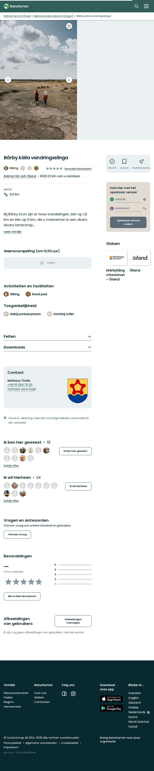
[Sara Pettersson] (30, 450)
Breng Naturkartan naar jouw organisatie (120, 739)
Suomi (132, 717)
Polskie (133, 707)
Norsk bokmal (138, 722)
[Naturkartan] (16, 6)
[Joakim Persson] (30, 485)
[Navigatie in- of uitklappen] (146, 6)
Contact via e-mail (22, 389)
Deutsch (134, 702)
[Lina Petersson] (46, 485)
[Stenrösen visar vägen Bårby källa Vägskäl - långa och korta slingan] (38, 80)
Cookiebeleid (70, 743)
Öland (135, 270)
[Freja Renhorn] (7, 485)
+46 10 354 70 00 (20, 385)
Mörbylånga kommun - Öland (115, 275)
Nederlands (137, 712)
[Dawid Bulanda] (54, 485)
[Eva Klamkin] (23, 458)
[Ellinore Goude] (23, 485)
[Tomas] (15, 458)
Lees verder (13, 232)
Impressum (11, 747)
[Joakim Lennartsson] (38, 450)
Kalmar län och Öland (20, 176)
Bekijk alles (11, 466)
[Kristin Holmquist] (38, 485)
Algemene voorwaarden (41, 743)
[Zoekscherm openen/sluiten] (136, 6)
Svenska (134, 693)
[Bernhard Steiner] (30, 458)
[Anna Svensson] (15, 450)
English (133, 698)
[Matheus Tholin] (7, 450)
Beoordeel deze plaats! (78, 168)
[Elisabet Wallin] (46, 450)
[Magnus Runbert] (23, 450)
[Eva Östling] (15, 493)
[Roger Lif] (7, 493)
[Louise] (23, 493)
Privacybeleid (13, 743)
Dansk (133, 726)
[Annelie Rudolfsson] (7, 458)
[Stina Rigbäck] (15, 485)
